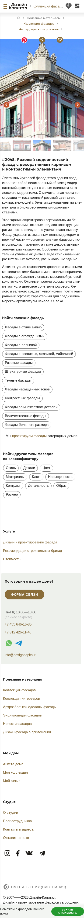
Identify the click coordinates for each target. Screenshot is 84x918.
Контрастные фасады (22, 398)
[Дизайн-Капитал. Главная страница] (18, 6)
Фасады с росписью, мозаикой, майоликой (39, 354)
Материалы (15, 477)
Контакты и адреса (18, 829)
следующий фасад (77, 104)
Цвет (46, 468)
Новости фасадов (17, 724)
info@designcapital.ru (21, 655)
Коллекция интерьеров (21, 698)
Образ (61, 485)
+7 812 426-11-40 (18, 632)
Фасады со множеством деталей (31, 407)
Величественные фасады (25, 416)
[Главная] (18, 18)
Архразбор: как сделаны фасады (29, 707)
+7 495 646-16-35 (18, 624)
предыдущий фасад (6, 104)
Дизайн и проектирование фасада (30, 542)
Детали (29, 468)
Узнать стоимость (67, 911)
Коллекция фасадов (49, 6)
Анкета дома (13, 764)
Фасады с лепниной (21, 345)
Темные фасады (18, 380)
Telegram (42, 853)
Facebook (18, 853)
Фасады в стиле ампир (23, 327)
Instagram (7, 853)
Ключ (36, 477)
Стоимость (12, 559)
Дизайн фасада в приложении (27, 732)
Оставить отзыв (16, 838)
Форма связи (24, 594)
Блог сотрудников (17, 821)
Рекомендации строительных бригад (32, 551)
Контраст (13, 485)
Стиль (11, 468)
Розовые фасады (19, 363)
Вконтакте (29, 853)
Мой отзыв (11, 781)
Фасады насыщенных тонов (27, 389)
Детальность (38, 485)
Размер (12, 494)
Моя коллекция (15, 772)
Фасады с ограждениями (24, 336)
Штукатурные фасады (23, 371)
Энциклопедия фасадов (22, 715)
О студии (10, 812)
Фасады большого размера (27, 425)
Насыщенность (60, 477)
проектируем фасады (29, 436)
